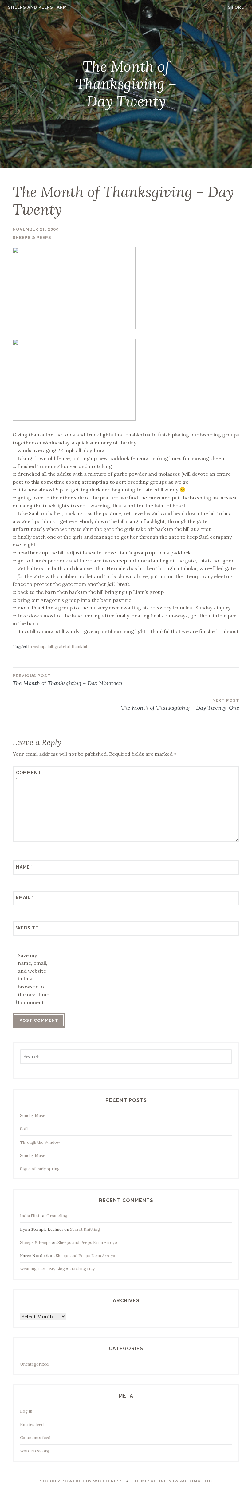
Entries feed (32, 1424)
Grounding (56, 1215)
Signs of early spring (40, 1168)
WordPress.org (34, 1451)
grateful (62, 646)
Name (24, 867)
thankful (79, 646)
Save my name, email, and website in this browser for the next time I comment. (33, 979)
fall (50, 646)
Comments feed (35, 1437)
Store (236, 7)
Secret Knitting (85, 1229)
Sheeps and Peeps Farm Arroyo (87, 1242)
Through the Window (40, 1142)
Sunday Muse (32, 1115)
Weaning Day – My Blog (42, 1269)
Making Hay (83, 1269)
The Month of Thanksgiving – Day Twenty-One (180, 704)
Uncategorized (34, 1364)
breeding (36, 646)
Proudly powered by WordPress (80, 1481)
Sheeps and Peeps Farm (37, 7)
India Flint (30, 1215)
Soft (24, 1128)
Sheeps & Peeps (32, 237)
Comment (28, 776)
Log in (26, 1411)
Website (27, 927)
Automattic (196, 1481)
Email (25, 897)
